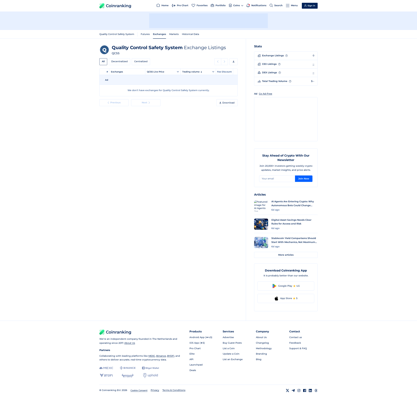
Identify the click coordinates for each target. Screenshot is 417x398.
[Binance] (128, 368)
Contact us (295, 337)
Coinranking (118, 5)
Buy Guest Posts (232, 342)
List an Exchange (233, 359)
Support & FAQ (298, 348)
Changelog (262, 342)
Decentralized (119, 61)
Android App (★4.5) (200, 337)
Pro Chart (195, 348)
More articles (286, 254)
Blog (258, 359)
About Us (129, 343)
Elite (192, 353)
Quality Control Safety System (116, 34)
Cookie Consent (138, 390)
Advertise (228, 337)
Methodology (264, 348)
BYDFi (170, 355)
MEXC (151, 355)
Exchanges (159, 34)
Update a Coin (231, 353)
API (191, 359)
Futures (145, 34)
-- (313, 64)
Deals (192, 370)
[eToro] (128, 375)
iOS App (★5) (197, 342)
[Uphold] (150, 375)
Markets (174, 34)
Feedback (295, 342)
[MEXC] (106, 368)
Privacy (155, 390)
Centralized (141, 61)
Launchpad (196, 364)
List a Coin (229, 348)
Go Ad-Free (265, 93)
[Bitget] (150, 368)
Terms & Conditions (173, 390)
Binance (161, 355)
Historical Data (190, 34)
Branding (261, 353)
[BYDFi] (106, 375)
